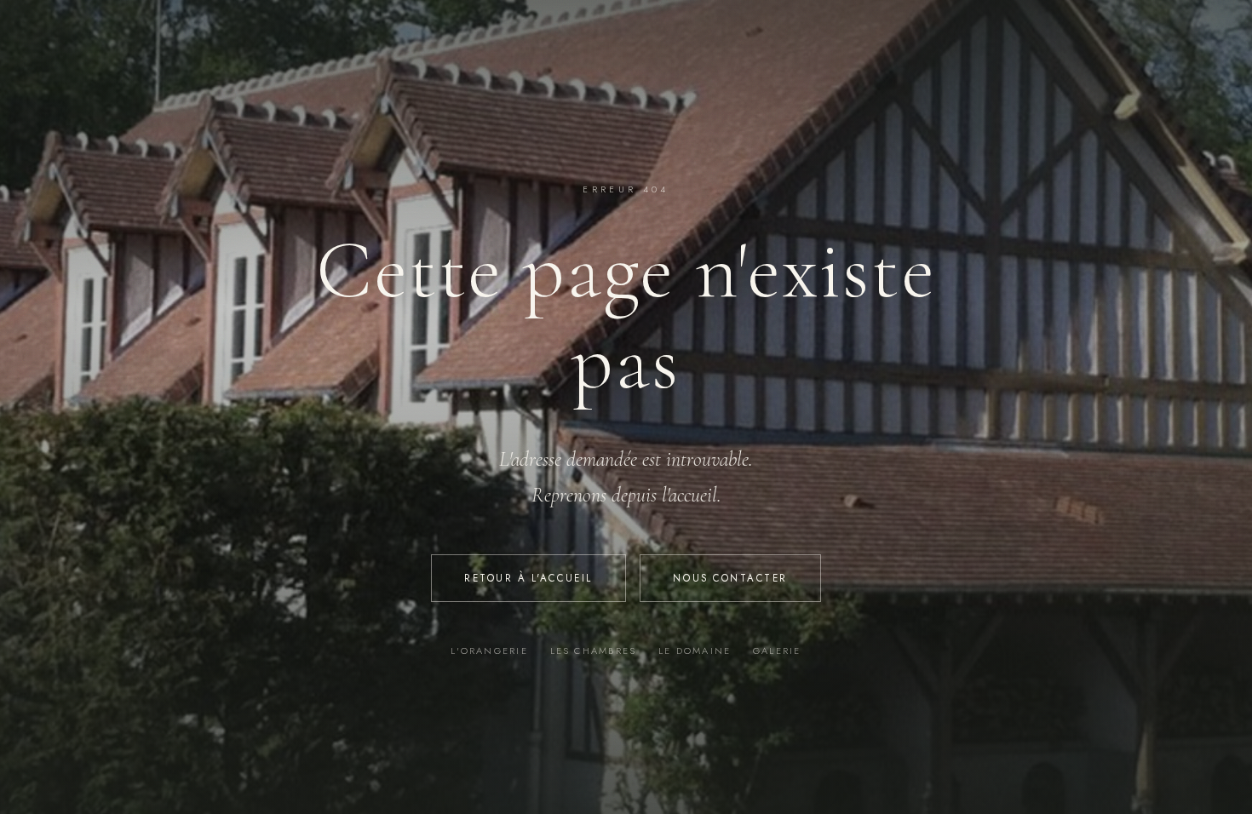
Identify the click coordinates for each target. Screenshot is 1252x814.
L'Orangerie (489, 650)
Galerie (777, 650)
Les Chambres (593, 650)
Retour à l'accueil (528, 578)
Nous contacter (730, 578)
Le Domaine (694, 650)
